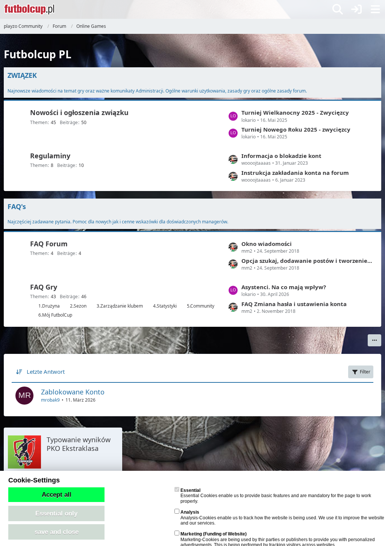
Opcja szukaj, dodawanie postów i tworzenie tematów (307, 260)
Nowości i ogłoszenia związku (79, 112)
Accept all (56, 494)
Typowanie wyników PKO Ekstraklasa (79, 444)
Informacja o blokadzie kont (281, 155)
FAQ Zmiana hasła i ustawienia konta (294, 304)
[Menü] (375, 9)
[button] (374, 340)
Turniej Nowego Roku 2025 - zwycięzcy (295, 129)
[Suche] (337, 9)
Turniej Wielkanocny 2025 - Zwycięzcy (295, 112)
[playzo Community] (29, 9)
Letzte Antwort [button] (46, 371)
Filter (365, 372)
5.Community (200, 306)
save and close (57, 531)
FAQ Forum (49, 243)
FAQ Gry (43, 286)
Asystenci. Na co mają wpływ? (283, 287)
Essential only (56, 513)
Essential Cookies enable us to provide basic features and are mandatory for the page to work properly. (275, 496)
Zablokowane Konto (73, 391)
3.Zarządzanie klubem (120, 306)
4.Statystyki (165, 306)
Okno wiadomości (266, 243)
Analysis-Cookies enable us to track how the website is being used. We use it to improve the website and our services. (282, 518)
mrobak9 (50, 400)
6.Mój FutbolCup (55, 315)
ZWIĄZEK (22, 75)
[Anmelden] (356, 9)
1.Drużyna (49, 306)
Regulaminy (50, 155)
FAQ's (17, 206)
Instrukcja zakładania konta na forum (295, 172)
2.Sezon (78, 306)
